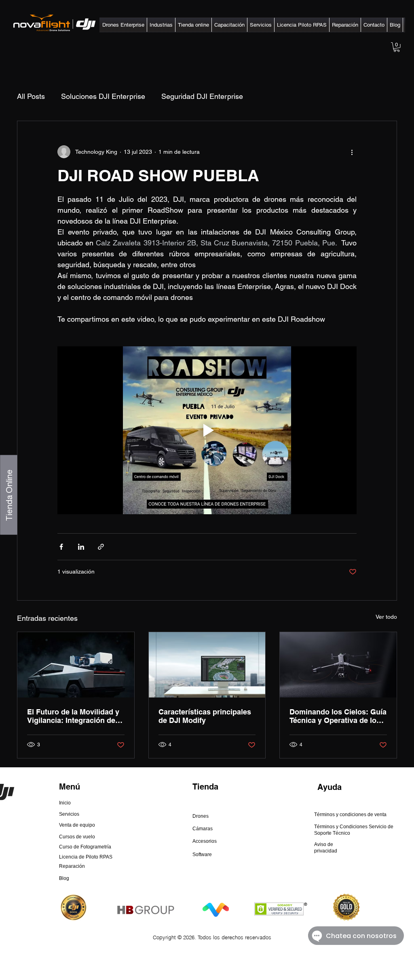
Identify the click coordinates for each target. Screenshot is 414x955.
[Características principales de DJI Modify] (207, 664)
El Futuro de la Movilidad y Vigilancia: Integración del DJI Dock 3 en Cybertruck (73, 716)
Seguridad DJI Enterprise (202, 96)
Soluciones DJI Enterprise (103, 96)
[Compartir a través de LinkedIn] (81, 547)
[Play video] (207, 430)
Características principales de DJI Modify (204, 716)
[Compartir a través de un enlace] (101, 547)
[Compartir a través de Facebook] (61, 547)
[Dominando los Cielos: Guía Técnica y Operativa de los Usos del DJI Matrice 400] (338, 664)
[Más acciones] (352, 152)
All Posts (31, 96)
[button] (123, 25)
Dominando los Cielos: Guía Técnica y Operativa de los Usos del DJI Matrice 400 (338, 716)
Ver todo (386, 617)
